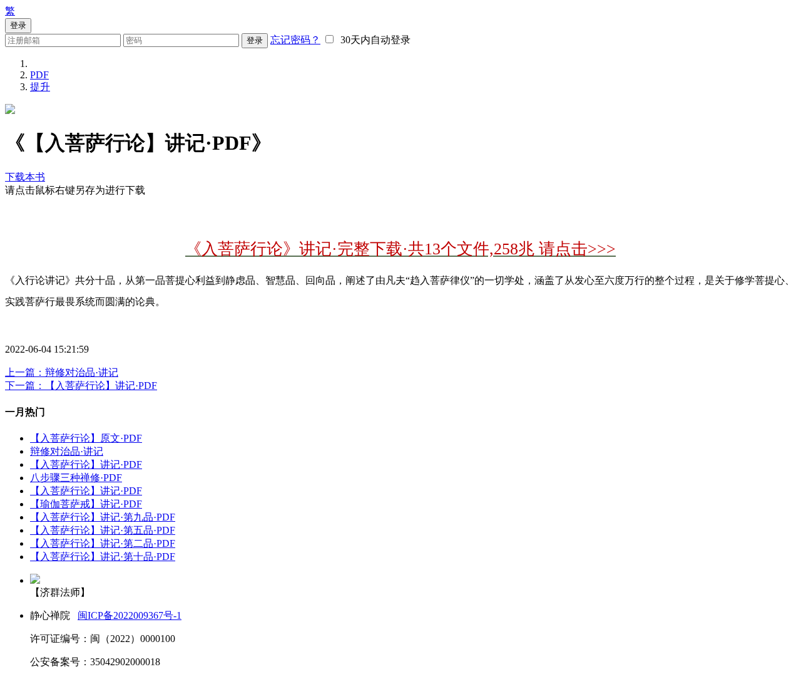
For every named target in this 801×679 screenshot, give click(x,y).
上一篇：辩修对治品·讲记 (61, 372)
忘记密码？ (295, 39)
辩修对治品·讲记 (66, 451)
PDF (39, 75)
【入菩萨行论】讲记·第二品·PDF (102, 543)
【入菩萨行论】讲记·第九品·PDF (102, 517)
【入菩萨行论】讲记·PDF (86, 464)
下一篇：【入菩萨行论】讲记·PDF (81, 385)
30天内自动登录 (373, 39)
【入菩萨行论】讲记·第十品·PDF (102, 556)
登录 (255, 40)
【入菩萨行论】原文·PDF (86, 438)
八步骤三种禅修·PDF (76, 477)
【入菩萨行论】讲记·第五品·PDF (102, 530)
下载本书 (25, 177)
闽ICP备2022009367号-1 (129, 615)
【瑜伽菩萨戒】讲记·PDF (86, 504)
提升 (40, 86)
